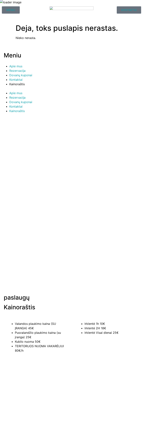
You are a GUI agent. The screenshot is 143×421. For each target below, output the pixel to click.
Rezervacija (17, 71)
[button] (71, 88)
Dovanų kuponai (20, 75)
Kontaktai (16, 79)
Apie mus (15, 66)
